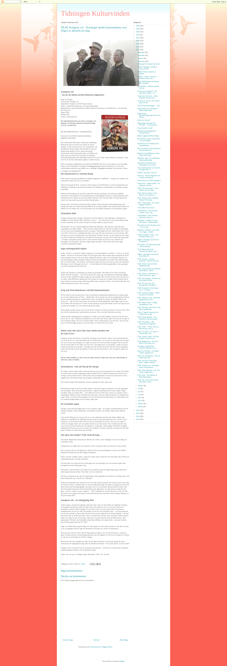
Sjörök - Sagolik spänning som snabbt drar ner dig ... (147, 313)
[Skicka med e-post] (91, 564)
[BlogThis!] (93, 564)
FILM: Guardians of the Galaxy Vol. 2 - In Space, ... (148, 289)
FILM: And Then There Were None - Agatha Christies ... (147, 361)
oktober (141, 58)
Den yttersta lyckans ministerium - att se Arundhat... (148, 140)
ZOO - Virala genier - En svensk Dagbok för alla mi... (148, 204)
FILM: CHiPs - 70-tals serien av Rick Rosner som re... (148, 328)
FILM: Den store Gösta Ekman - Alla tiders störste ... (148, 381)
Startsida (96, 640)
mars (140, 400)
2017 (138, 50)
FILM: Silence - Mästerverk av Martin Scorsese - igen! (147, 274)
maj (139, 395)
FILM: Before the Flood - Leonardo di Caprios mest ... (148, 250)
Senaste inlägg (68, 640)
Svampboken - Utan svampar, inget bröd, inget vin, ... (147, 216)
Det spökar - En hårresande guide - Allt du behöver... (148, 245)
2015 (138, 413)
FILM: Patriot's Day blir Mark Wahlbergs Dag (147, 265)
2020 (138, 41)
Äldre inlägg (124, 640)
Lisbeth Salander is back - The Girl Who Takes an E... (147, 236)
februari (141, 403)
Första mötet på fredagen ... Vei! (148, 106)
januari (140, 406)
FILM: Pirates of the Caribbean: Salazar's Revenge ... (148, 199)
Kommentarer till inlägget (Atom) (101, 647)
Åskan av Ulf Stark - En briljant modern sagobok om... (148, 352)
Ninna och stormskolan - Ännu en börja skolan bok (148, 357)
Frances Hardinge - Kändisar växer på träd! (147, 68)
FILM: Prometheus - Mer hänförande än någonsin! (146, 323)
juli (139, 388)
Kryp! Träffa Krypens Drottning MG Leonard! (147, 82)
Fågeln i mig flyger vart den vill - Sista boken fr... (148, 255)
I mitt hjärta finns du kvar (146, 208)
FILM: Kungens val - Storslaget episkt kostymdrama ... (148, 366)
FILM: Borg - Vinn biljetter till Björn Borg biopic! (147, 376)
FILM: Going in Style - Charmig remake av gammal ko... (148, 337)
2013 (138, 419)
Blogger (121, 661)
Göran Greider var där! (145, 128)
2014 (138, 416)
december (141, 52)
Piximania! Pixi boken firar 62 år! (148, 64)
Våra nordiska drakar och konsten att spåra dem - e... (148, 169)
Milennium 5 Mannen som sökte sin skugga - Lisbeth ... (148, 231)
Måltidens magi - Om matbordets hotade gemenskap (148, 159)
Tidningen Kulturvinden (95, 13)
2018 (138, 47)
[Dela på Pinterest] (100, 564)
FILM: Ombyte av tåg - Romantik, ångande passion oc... (148, 299)
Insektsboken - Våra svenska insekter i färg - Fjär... (147, 211)
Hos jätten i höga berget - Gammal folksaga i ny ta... (147, 347)
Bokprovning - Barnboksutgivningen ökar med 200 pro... (148, 115)
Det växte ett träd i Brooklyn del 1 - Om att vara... (148, 226)
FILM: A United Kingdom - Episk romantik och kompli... (148, 294)
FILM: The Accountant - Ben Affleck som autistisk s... (147, 194)
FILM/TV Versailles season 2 (147, 173)
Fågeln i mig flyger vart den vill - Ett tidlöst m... (148, 240)
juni (139, 391)
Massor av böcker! (143, 120)
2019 (138, 44)
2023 (138, 35)
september (142, 61)
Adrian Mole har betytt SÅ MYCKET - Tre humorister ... (148, 124)
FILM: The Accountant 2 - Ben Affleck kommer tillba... (147, 189)
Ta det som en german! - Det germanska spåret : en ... (147, 92)
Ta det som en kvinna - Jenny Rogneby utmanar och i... (147, 97)
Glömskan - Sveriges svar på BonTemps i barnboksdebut (147, 221)
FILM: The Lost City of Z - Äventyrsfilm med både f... (147, 284)
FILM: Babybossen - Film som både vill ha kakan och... (147, 342)
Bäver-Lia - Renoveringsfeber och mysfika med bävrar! (148, 176)
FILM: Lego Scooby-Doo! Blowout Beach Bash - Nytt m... (148, 270)
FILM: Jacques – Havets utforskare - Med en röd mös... (148, 260)
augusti (140, 386)
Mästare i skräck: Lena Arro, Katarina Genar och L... (147, 77)
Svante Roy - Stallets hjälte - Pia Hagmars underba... (148, 184)
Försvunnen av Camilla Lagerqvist (149, 180)
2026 (138, 26)
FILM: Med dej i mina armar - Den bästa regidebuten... (148, 308)
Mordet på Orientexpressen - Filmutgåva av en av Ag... (147, 164)
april (139, 397)
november (141, 55)
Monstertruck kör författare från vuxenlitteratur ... (148, 144)
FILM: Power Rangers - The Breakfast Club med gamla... (148, 318)
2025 (138, 29)
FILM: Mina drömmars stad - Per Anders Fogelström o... (148, 371)
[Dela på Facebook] (97, 564)
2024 (138, 32)
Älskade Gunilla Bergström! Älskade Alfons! (146, 132)
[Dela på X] (95, 564)
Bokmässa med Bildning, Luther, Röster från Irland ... (148, 154)
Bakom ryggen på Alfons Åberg (148, 136)
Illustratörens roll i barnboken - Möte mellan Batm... (147, 109)
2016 (138, 410)
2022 (138, 38)
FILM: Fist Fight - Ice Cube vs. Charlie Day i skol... (148, 332)
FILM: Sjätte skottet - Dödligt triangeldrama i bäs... (147, 303)
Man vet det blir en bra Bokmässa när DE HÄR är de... (149, 149)
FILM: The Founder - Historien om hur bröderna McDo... (149, 279)
